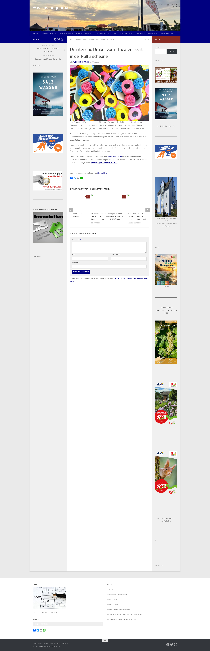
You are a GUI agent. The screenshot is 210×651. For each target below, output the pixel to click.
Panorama (151, 33)
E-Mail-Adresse (116, 255)
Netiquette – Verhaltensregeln (119, 609)
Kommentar (76, 240)
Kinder (102, 39)
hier (56, 612)
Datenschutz (113, 604)
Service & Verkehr (166, 33)
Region (35, 33)
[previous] (71, 210)
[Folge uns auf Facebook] (55, 39)
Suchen (157, 47)
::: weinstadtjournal (51, 7)
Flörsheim (93, 39)
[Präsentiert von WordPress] (41, 646)
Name (74, 255)
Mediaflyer (167, 521)
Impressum (113, 599)
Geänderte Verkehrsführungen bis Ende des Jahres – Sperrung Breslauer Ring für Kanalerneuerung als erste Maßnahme (107, 216)
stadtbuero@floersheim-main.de (104, 163)
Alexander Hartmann (81, 62)
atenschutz (37, 256)
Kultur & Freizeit (48, 33)
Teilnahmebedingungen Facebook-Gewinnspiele (125, 614)
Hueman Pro (56, 646)
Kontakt (112, 589)
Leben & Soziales (65, 33)
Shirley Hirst (102, 173)
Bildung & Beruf (126, 33)
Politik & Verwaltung (83, 33)
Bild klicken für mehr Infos (166, 126)
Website (75, 263)
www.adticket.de (115, 156)
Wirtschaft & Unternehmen (106, 33)
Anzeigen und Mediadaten (118, 594)
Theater (110, 39)
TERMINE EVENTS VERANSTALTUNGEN (122, 619)
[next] (147, 210)
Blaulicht (140, 33)
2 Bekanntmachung (78, 39)
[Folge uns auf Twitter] (58, 39)
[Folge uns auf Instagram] (62, 39)
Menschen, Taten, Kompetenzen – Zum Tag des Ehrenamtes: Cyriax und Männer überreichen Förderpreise (143, 216)
